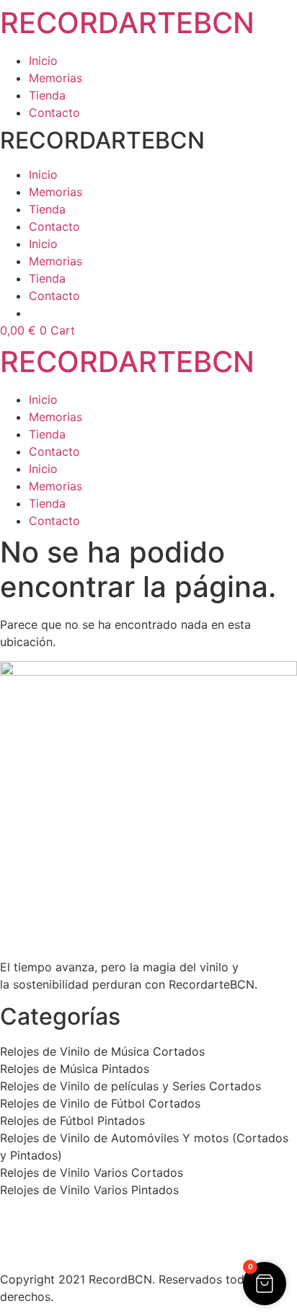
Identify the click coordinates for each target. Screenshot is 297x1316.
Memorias (55, 78)
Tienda (47, 95)
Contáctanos (35, 1252)
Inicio (43, 60)
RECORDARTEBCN (127, 22)
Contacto (54, 112)
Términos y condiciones (64, 1234)
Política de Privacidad (59, 1217)
